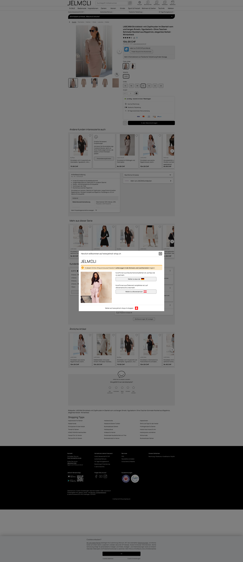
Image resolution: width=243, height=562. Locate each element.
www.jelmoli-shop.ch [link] (120, 308)
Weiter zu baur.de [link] (134, 279)
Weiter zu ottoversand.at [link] (133, 292)
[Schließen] (160, 253)
